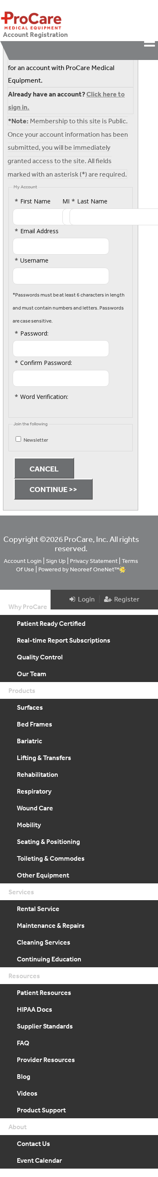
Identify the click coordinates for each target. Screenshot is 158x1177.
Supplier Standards (45, 1026)
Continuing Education (49, 959)
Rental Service (38, 908)
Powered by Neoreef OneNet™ (78, 569)
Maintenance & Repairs (51, 925)
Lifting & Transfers (44, 757)
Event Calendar (39, 1160)
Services (21, 892)
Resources (24, 975)
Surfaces (30, 707)
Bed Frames (34, 724)
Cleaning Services (43, 942)
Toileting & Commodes (51, 858)
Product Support (41, 1110)
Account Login (23, 561)
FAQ (23, 1043)
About (17, 1126)
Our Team (31, 673)
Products (21, 690)
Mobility (29, 824)
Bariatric (29, 741)
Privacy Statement (94, 561)
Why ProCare (27, 606)
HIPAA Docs (34, 1009)
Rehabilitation (37, 774)
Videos (27, 1093)
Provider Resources (46, 1059)
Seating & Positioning (48, 841)
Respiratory (34, 791)
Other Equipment (43, 875)
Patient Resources (44, 992)
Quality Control (40, 657)
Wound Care (35, 808)
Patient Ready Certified (51, 623)
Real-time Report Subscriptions (63, 640)
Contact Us (33, 1143)
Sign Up (56, 561)
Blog (23, 1076)
